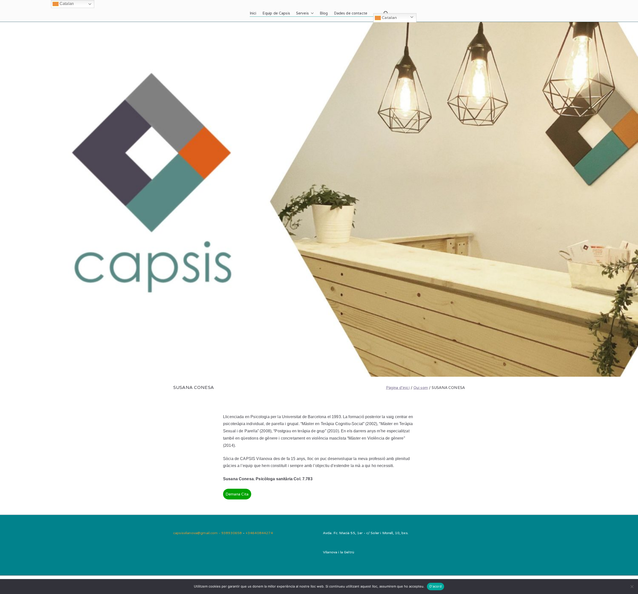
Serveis (302, 13)
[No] (631, 586)
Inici (253, 13)
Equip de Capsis (276, 13)
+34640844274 (259, 533)
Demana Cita (237, 494)
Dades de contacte (351, 13)
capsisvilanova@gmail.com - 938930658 (208, 533)
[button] (311, 13)
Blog (324, 13)
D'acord (435, 586)
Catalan (389, 17)
